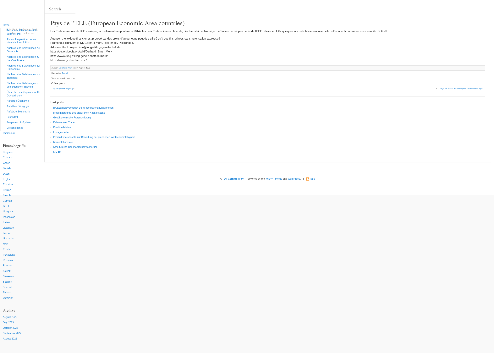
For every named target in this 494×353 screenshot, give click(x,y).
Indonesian (9, 217)
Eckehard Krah (65, 68)
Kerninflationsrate (63, 142)
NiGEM (57, 151)
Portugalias (9, 254)
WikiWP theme (274, 178)
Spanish (7, 281)
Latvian (7, 233)
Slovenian (8, 276)
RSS (312, 178)
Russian (7, 265)
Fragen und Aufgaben (18, 122)
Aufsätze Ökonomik (18, 101)
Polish (6, 249)
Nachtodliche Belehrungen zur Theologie (23, 76)
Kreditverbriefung (62, 127)
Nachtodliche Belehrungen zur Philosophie (23, 67)
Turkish (7, 292)
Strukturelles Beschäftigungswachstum (75, 147)
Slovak (7, 271)
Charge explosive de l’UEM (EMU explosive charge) (460, 88)
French (7, 195)
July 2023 (8, 322)
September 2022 (12, 333)
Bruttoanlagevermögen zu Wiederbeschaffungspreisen (83, 107)
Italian (6, 222)
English (7, 179)
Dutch (6, 173)
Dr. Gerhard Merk (234, 178)
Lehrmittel (12, 117)
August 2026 (10, 317)
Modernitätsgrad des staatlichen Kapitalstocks (79, 112)
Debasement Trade (63, 122)
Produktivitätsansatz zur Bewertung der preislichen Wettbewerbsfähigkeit (94, 137)
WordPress (294, 178)
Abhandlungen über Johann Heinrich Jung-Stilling (22, 41)
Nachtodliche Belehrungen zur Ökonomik (23, 50)
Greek (6, 206)
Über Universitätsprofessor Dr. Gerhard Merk (23, 94)
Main (5, 244)
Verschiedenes (15, 128)
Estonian (8, 184)
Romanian (8, 260)
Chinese (7, 157)
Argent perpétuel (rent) (62, 89)
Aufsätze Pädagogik (18, 106)
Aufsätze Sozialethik (18, 111)
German (7, 200)
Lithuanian (8, 238)
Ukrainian (8, 298)
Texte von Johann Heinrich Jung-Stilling (21, 32)
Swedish (7, 287)
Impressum (9, 133)
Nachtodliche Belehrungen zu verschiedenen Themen (23, 85)
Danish (7, 168)
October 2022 (10, 328)
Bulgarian (8, 152)
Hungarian (8, 211)
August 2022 (10, 338)
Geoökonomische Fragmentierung (72, 117)
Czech (6, 163)
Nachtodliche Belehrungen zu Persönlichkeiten (23, 59)
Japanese (8, 227)
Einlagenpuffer (61, 132)
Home (6, 25)
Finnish (7, 190)
